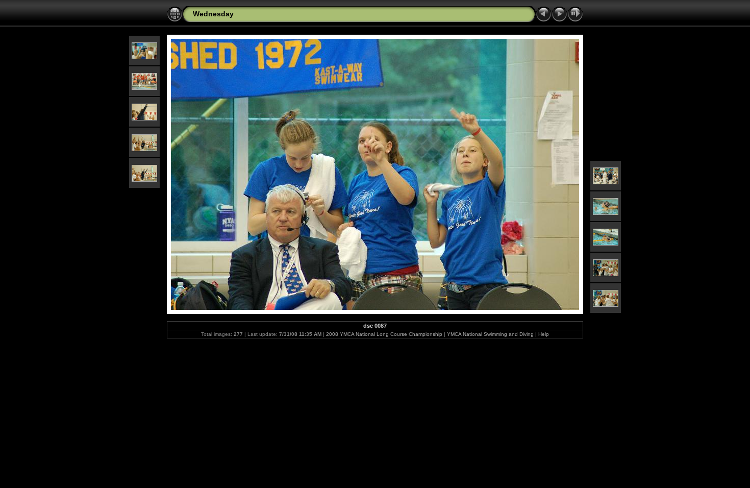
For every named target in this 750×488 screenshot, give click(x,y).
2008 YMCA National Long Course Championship (384, 334)
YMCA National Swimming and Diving (490, 334)
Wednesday (213, 14)
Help (543, 334)
